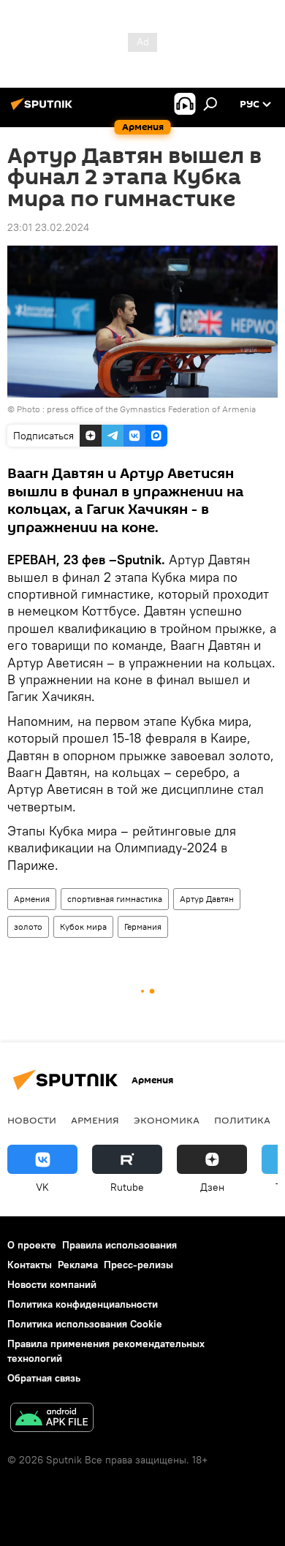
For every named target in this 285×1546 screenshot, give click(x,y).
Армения (32, 898)
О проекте (31, 1244)
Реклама (78, 1264)
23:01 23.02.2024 (48, 227)
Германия (143, 926)
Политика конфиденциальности (82, 1304)
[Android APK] (52, 1419)
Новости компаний (51, 1284)
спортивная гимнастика (114, 898)
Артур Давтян (207, 898)
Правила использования (119, 1244)
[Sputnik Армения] (43, 109)
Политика (242, 1119)
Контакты (29, 1264)
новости (31, 1119)
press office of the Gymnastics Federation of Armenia (151, 408)
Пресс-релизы (138, 1264)
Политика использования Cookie (84, 1323)
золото (28, 926)
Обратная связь (43, 1377)
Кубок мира (83, 926)
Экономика (167, 1119)
